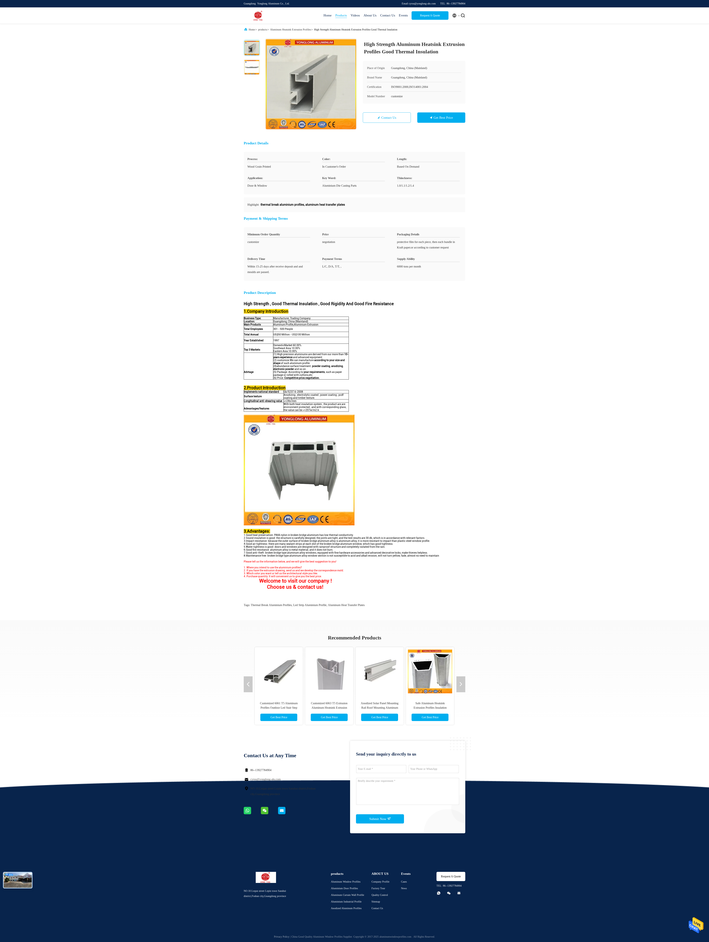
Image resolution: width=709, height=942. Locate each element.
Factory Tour (378, 888)
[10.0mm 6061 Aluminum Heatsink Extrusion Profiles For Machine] (379, 671)
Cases (404, 881)
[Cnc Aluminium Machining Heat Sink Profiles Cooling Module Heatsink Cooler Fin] (279, 671)
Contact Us (387, 15)
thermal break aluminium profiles (271, 605)
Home (327, 15)
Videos (355, 15)
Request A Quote (430, 15)
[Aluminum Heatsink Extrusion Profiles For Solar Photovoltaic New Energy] (329, 671)
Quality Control (379, 895)
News (404, 888)
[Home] (258, 15)
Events (403, 15)
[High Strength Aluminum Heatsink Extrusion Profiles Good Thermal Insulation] (311, 84)
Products (341, 15)
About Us (370, 15)
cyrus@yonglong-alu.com (265, 779)
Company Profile (380, 881)
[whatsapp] (252, 813)
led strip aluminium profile (309, 605)
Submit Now (378, 819)
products (262, 29)
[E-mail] (286, 813)
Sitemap (375, 901)
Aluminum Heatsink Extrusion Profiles (290, 29)
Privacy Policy (281, 936)
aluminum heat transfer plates (346, 605)
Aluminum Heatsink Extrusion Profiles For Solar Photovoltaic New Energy (329, 708)
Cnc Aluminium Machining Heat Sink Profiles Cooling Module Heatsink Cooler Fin (279, 708)
